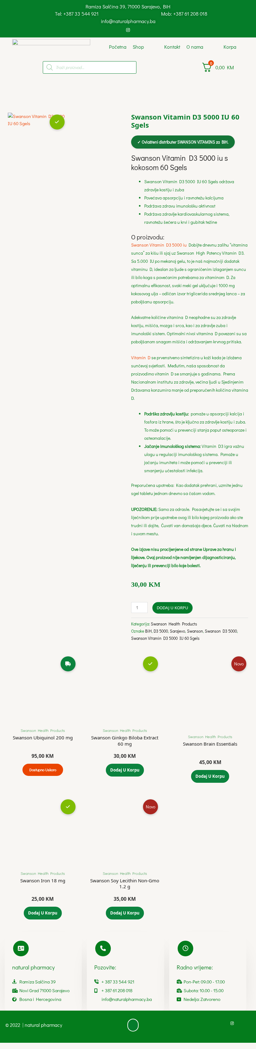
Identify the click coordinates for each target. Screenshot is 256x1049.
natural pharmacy (33, 967)
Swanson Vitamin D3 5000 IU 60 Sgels (165, 638)
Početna (117, 46)
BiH (148, 631)
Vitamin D (140, 357)
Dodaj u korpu (172, 607)
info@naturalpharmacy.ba (128, 21)
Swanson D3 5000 (221, 631)
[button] (133, 1025)
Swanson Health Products (174, 623)
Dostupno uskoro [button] (42, 769)
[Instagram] (128, 29)
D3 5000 (161, 631)
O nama (194, 46)
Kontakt (172, 46)
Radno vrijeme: (195, 967)
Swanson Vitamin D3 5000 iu (160, 245)
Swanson (195, 631)
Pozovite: (105, 967)
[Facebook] (117, 29)
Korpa (230, 46)
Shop (138, 46)
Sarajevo (177, 631)
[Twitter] (138, 29)
